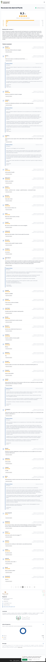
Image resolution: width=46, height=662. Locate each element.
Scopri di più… (20, 647)
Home (11, 660)
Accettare (24, 659)
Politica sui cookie (36, 659)
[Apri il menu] (44, 2)
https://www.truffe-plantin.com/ (9, 606)
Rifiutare (30, 659)
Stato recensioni (16, 660)
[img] (13, 29)
